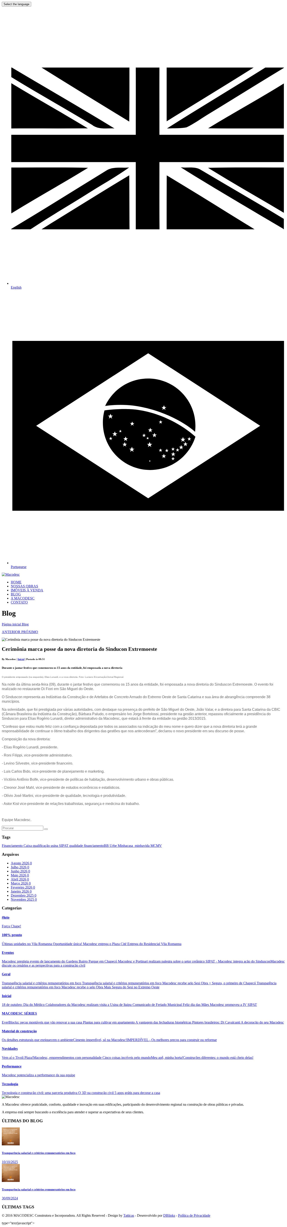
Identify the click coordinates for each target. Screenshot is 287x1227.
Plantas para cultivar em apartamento (109, 1022)
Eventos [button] (8, 953)
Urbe (114, 846)
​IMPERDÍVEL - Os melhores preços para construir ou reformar (172, 1040)
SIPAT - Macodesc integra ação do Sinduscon (238, 961)
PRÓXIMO (29, 632)
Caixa (28, 846)
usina (55, 846)
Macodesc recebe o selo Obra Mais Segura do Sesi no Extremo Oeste (110, 987)
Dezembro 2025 (23, 895)
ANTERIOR (11, 632)
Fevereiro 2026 (23, 887)
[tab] (143, 917)
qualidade (76, 846)
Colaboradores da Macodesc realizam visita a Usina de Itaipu (89, 1005)
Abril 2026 (20, 879)
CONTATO (19, 602)
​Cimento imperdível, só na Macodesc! (100, 1040)
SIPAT (64, 846)
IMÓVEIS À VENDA (27, 590)
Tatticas (128, 1215)
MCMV (156, 846)
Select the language (16, 4)
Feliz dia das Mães (196, 1005)
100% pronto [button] (12, 935)
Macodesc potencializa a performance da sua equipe (38, 1075)
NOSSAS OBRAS (24, 586)
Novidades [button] (10, 1048)
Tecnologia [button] (10, 1084)
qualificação (42, 846)
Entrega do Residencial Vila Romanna (154, 944)
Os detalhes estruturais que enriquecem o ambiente (37, 1040)
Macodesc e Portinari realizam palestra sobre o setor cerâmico (162, 961)
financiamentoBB (97, 846)
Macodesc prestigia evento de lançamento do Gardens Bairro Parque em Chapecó (60, 961)
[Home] (11, 574)
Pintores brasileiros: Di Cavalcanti (216, 1022)
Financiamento (13, 846)
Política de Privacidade (194, 1215)
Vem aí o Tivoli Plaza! (17, 1057)
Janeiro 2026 (21, 891)
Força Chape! (11, 926)
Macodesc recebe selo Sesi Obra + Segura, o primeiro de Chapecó (209, 983)
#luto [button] (5, 917)
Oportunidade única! (68, 944)
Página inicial (12, 624)
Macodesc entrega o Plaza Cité (105, 944)
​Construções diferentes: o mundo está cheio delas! (218, 1057)
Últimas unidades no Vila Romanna (27, 944)
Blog (25, 624)
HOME (16, 582)
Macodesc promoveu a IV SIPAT (233, 1005)
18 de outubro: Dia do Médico (24, 1005)
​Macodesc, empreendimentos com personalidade (67, 1057)
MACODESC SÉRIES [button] (19, 1013)
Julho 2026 (20, 867)
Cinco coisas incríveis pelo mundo (126, 1057)
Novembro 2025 (24, 899)
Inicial (21, 659)
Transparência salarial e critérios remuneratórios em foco (42, 983)
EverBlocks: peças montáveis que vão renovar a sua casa (42, 1022)
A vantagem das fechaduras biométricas (163, 1022)
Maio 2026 (20, 875)
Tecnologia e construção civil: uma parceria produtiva (40, 1093)
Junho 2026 (20, 871)
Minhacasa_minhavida (134, 846)
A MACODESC (23, 598)
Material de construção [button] (19, 1031)
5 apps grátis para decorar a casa (137, 1093)
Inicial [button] (6, 996)
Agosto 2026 (21, 863)
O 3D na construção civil (96, 1093)
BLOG (16, 594)
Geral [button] (6, 974)
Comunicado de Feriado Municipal (158, 1005)
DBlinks (169, 1215)
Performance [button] (12, 1066)
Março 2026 (21, 883)
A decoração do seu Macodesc (262, 1022)
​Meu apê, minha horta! (167, 1057)
